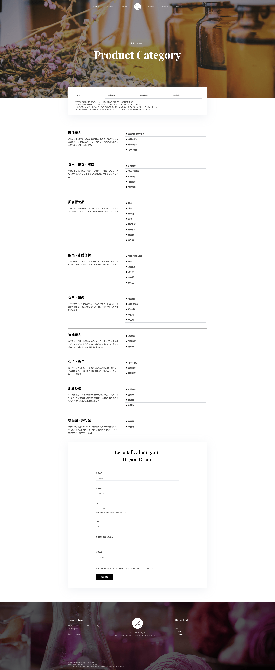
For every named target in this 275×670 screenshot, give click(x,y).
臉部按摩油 (132, 144)
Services (178, 626)
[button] (165, 134)
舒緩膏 (131, 395)
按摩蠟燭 (132, 309)
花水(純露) (132, 150)
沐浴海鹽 (132, 341)
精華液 (131, 214)
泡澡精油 (132, 336)
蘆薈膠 (131, 235)
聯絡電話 (99, 488)
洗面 (130, 208)
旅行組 (131, 427)
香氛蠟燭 (132, 299)
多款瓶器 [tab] (144, 95)
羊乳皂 (131, 314)
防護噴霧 (132, 389)
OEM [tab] (78, 95)
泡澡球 (131, 346)
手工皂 (131, 320)
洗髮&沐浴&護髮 (135, 256)
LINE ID (98, 504)
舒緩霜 (131, 400)
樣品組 (131, 421)
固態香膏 (132, 373)
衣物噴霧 (132, 187)
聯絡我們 (179, 6)
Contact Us (179, 634)
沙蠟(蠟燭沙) (133, 304)
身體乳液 (132, 267)
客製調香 (110, 6)
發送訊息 (104, 577)
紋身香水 (132, 176)
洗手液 (131, 272)
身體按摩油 (132, 139)
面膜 (130, 219)
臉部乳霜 (132, 229)
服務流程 (124, 6)
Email (98, 522)
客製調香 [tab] (111, 95)
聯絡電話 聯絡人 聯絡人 (104, 537)
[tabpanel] (137, 107)
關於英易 (151, 6)
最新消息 (165, 6)
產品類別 (96, 6)
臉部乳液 (132, 224)
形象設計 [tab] (176, 95)
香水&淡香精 (133, 171)
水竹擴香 (132, 166)
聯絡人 (99, 473)
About (177, 629)
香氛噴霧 (132, 182)
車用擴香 (132, 368)
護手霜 (131, 240)
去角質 (131, 277)
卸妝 (130, 203)
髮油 (130, 261)
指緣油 (131, 405)
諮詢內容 (99, 552)
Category (178, 631)
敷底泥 (131, 282)
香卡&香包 (132, 363)
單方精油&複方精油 (136, 134)
